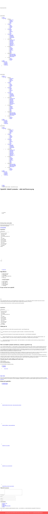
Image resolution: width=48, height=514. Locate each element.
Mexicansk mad (12, 103)
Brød (10, 22)
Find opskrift (4, 18)
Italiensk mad (12, 43)
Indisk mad (11, 102)
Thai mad (11, 45)
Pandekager (11, 108)
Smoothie (11, 31)
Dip (10, 28)
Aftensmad (11, 21)
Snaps (11, 33)
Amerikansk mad (12, 98)
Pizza (10, 50)
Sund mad (9, 92)
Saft (10, 32)
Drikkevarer (9, 87)
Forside (3, 17)
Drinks (11, 88)
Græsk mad (11, 42)
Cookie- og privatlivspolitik (6, 505)
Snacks (11, 27)
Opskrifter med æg (5, 383)
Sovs (10, 83)
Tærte (10, 52)
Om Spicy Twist (4, 61)
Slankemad (11, 93)
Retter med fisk (12, 56)
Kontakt (3, 504)
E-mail (1, 498)
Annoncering (6, 123)
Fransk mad (11, 41)
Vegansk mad (12, 36)
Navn (1, 496)
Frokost (11, 20)
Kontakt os (5, 122)
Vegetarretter (12, 35)
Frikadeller (11, 48)
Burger (11, 47)
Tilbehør (9, 82)
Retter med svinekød (13, 55)
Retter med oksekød (13, 113)
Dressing (11, 26)
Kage (10, 23)
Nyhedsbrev (6, 63)
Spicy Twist (6, 368)
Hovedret (11, 117)
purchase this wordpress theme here (38, 512)
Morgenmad (11, 78)
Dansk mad (11, 40)
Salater (11, 25)
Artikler (3, 60)
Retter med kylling (12, 112)
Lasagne (11, 107)
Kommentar (4, 365)
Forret (11, 58)
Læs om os (5, 62)
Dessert (11, 118)
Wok (10, 38)
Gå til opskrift (3, 227)
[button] (2, 15)
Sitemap (3, 506)
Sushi (10, 51)
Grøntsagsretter (12, 37)
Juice (10, 30)
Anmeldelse (4, 366)
